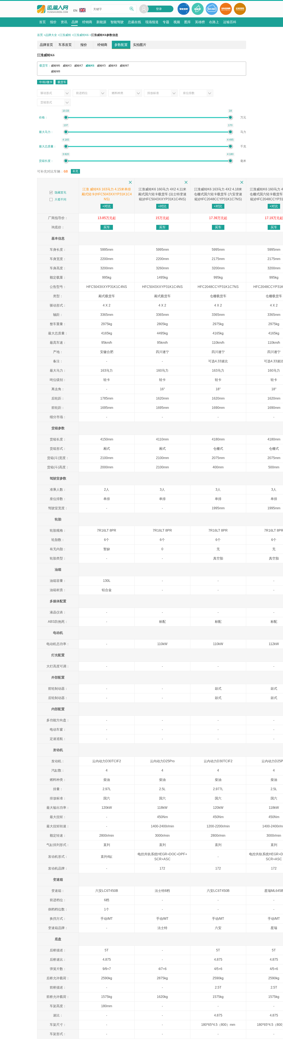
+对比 (106, 206)
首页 (40, 35)
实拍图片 (139, 45)
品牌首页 (46, 45)
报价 (83, 45)
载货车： (45, 65)
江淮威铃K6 (81, 35)
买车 (106, 227)
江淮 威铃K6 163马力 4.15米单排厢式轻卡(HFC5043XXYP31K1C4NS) (107, 194)
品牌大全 (51, 35)
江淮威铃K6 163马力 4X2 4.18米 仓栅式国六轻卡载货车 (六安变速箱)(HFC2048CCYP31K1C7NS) (218, 194)
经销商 (102, 45)
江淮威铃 (65, 35)
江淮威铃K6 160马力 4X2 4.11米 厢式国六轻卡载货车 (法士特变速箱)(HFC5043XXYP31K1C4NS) (162, 194)
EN (75, 10)
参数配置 (121, 45)
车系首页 (65, 45)
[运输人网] (52, 9)
